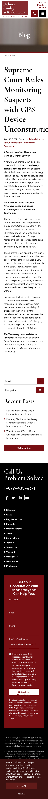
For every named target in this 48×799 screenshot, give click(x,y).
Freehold (10, 524)
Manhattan (11, 566)
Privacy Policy (21, 716)
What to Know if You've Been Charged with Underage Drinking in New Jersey (24, 434)
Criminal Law (15, 142)
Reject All (21, 794)
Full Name (13, 599)
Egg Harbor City (14, 519)
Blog (13, 55)
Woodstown (12, 561)
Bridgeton (11, 510)
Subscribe (25, 448)
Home (6, 55)
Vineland (10, 552)
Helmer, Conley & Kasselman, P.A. (17, 738)
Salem (9, 533)
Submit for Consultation (24, 693)
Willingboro (12, 556)
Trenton (10, 542)
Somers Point (12, 538)
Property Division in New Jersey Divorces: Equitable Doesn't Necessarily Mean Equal (21, 423)
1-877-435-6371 (19, 488)
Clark (9, 514)
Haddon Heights (14, 528)
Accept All (21, 786)
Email (11, 612)
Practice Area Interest (18, 639)
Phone (12, 626)
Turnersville (11, 547)
